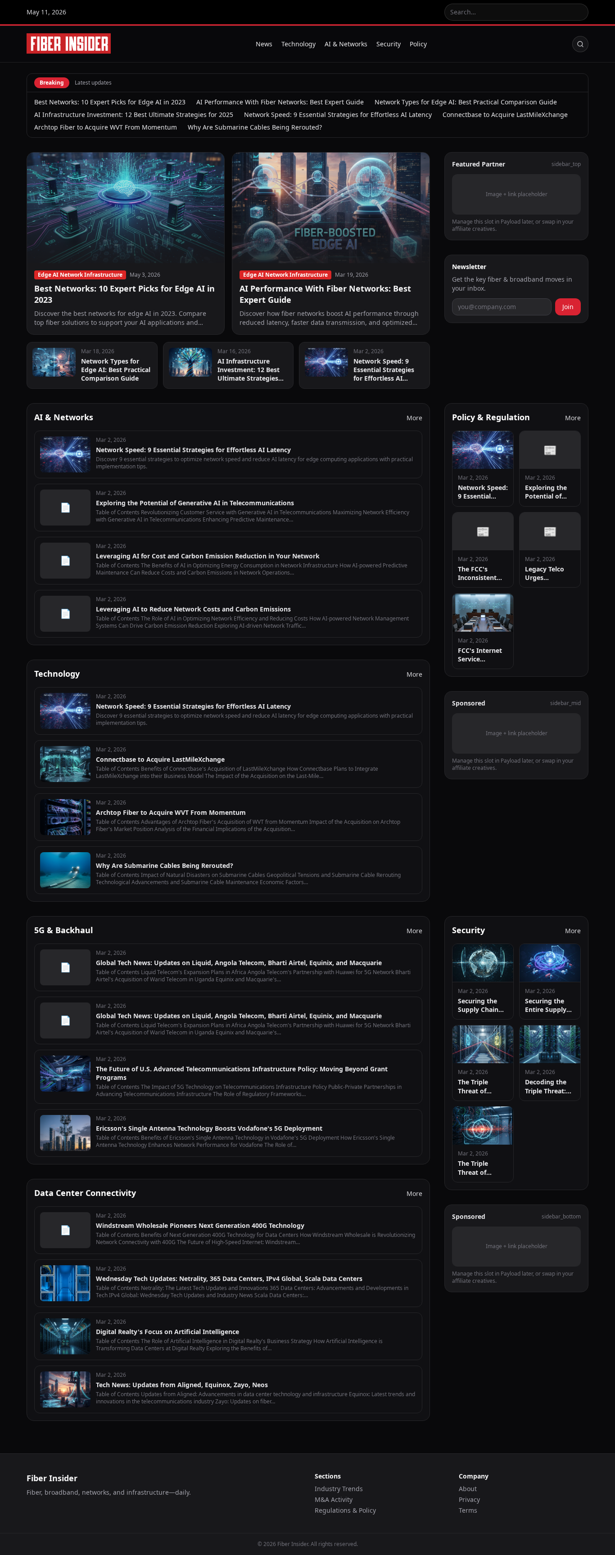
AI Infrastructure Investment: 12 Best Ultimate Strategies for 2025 (133, 114)
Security (388, 44)
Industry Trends (339, 1488)
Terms (468, 1510)
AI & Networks (346, 44)
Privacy (469, 1499)
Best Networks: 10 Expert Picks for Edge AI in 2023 (109, 102)
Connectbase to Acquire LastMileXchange (505, 114)
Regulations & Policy (345, 1510)
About (468, 1488)
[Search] (580, 44)
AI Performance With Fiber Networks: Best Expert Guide (280, 102)
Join (568, 306)
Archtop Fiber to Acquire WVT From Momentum (105, 127)
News (264, 44)
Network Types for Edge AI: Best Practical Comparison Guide (466, 102)
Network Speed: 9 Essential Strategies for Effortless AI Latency (338, 114)
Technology (298, 44)
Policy (418, 44)
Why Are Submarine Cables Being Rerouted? (255, 127)
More (414, 417)
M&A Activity (334, 1499)
